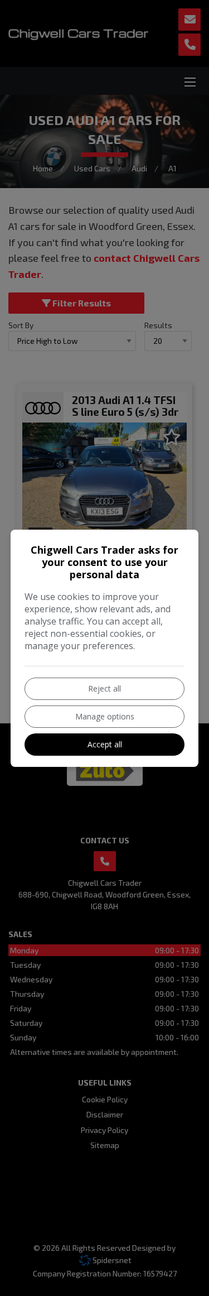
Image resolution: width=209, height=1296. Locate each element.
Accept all (105, 744)
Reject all (104, 688)
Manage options (104, 716)
